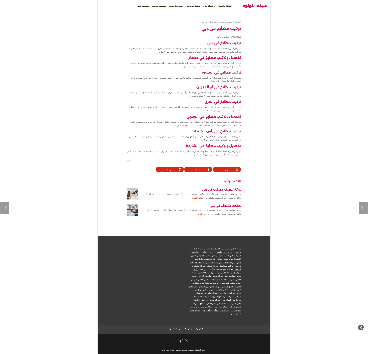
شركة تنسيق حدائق (225, 259)
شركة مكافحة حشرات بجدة (222, 279)
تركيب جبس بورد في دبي (209, 286)
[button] (361, 335)
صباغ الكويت (207, 310)
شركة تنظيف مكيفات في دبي (221, 189)
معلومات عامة (223, 37)
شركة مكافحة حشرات (213, 249)
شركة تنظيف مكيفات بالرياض (210, 276)
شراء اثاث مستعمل (233, 249)
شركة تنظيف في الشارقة (209, 300)
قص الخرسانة (227, 255)
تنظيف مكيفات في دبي (225, 205)
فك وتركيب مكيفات (224, 252)
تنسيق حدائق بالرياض (200, 279)
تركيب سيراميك (226, 266)
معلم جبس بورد (220, 307)
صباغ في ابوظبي (229, 300)
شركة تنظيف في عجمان (230, 283)
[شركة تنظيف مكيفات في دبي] (132, 193)
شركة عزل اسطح (207, 303)
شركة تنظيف (229, 262)
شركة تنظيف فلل (207, 259)
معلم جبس (219, 293)
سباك (204, 255)
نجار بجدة (230, 313)
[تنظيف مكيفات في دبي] (132, 210)
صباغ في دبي (227, 286)
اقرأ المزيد (196, 198)
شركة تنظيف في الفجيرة (221, 273)
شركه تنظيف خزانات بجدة (222, 296)
